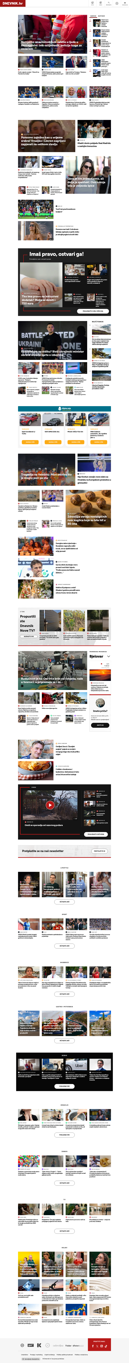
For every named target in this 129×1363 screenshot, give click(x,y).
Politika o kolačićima (81, 1354)
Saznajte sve (29, 636)
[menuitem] (116, 3)
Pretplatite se (99, 851)
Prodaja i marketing (36, 1354)
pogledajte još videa (96, 834)
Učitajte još (64, 902)
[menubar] (116, 3)
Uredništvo (24, 1354)
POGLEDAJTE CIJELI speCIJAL (93, 311)
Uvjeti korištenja (49, 1354)
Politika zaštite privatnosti (65, 1354)
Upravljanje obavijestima (31, 1359)
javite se (100, 725)
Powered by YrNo (105, 667)
